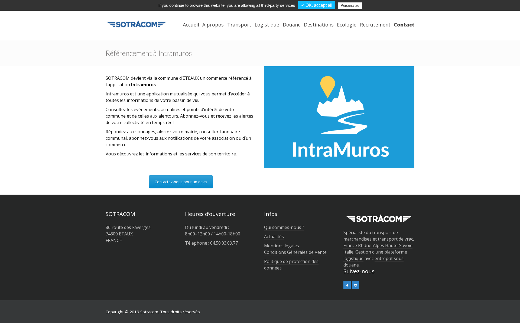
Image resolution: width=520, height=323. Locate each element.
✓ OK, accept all (316, 5)
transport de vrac (395, 239)
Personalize (350, 6)
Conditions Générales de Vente (295, 252)
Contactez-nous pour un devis (181, 181)
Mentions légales (281, 246)
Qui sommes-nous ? (284, 227)
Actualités (274, 236)
